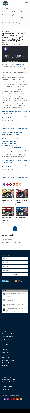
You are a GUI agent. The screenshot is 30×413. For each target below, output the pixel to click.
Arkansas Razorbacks (7, 336)
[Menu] (25, 3)
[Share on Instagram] (7, 184)
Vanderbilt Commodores (8, 368)
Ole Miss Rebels (6, 352)
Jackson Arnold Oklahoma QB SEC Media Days (7, 219)
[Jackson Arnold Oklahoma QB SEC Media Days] (8, 211)
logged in (10, 242)
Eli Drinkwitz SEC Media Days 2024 (7, 199)
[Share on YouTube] (14, 184)
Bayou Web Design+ (21, 410)
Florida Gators (5, 341)
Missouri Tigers (6, 357)
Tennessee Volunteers (7, 362)
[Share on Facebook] (4, 184)
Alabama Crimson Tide (7, 334)
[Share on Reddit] (17, 184)
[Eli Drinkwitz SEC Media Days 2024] (8, 193)
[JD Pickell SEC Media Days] (22, 211)
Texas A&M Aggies (6, 365)
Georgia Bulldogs (6, 344)
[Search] (21, 3)
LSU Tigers (4, 349)
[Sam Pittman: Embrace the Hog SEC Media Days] (22, 193)
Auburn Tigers (5, 339)
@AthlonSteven (14, 66)
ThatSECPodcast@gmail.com (13, 384)
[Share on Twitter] (10, 184)
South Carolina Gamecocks (8, 360)
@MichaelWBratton (15, 64)
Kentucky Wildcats (6, 347)
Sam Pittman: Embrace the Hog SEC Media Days (22, 200)
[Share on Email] (20, 184)
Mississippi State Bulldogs (8, 355)
